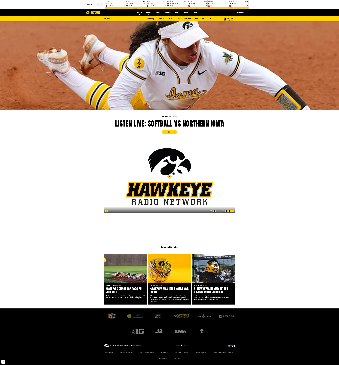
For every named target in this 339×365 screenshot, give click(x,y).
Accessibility (177, 358)
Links (115, 8)
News (203, 19)
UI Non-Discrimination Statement (224, 352)
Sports (139, 12)
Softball (165, 116)
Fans (177, 12)
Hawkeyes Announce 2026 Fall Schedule (125, 290)
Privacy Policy (109, 352)
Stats (196, 19)
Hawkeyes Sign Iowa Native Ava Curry (169, 290)
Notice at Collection (201, 352)
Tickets (148, 12)
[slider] (158, 211)
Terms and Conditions (147, 352)
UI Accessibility (162, 358)
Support (158, 12)
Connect (168, 12)
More (210, 19)
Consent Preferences (126, 352)
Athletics (186, 12)
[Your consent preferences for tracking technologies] (3, 362)
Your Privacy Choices (181, 352)
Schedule (161, 19)
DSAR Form (164, 352)
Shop (195, 12)
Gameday (187, 19)
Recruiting (150, 19)
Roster (170, 19)
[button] (251, 4)
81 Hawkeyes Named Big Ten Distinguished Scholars (211, 290)
